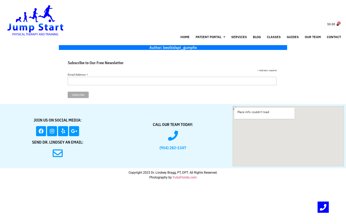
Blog (257, 37)
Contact (334, 37)
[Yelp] (63, 131)
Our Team (313, 37)
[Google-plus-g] (74, 131)
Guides (293, 37)
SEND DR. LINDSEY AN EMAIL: (57, 142)
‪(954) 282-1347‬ (173, 147)
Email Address (78, 74)
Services (239, 37)
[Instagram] (52, 131)
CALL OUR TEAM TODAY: (173, 124)
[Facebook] (41, 131)
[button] (210, 37)
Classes (274, 37)
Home (185, 37)
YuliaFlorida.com (185, 177)
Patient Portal (208, 37)
